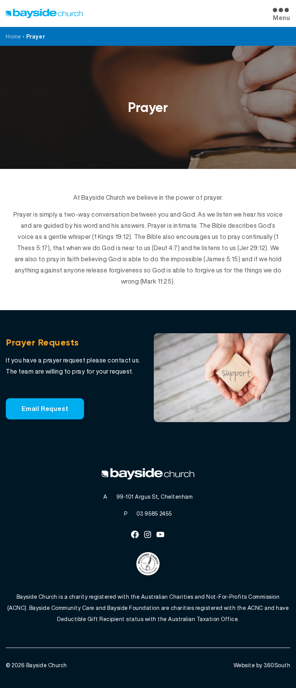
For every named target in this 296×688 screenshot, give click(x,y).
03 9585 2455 (154, 513)
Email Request (45, 408)
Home (13, 36)
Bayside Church (46, 665)
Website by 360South (262, 665)
